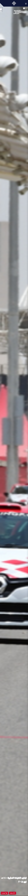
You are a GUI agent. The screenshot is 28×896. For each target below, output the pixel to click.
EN (25, 8)
